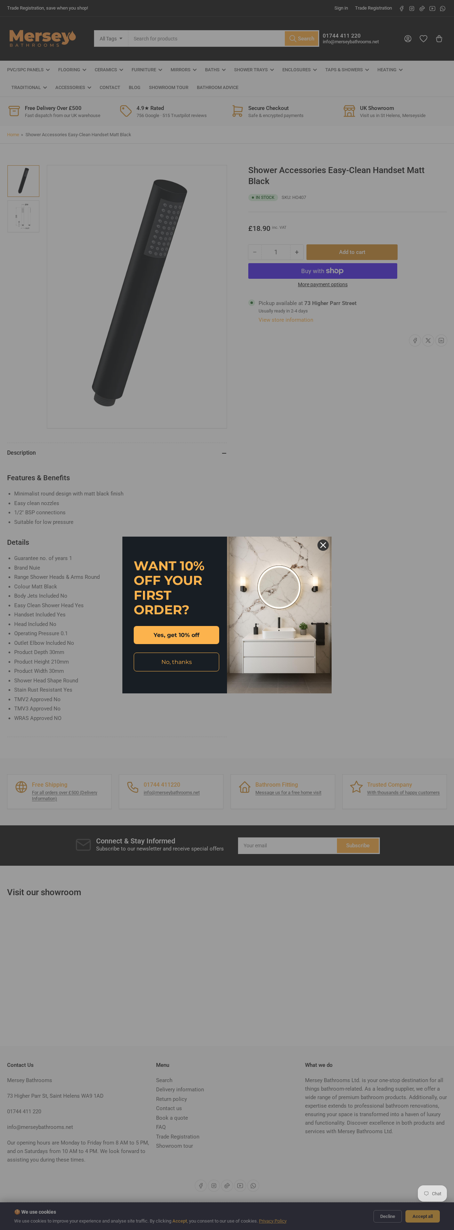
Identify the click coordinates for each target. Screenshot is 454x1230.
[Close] (323, 545)
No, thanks (176, 662)
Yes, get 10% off (176, 635)
